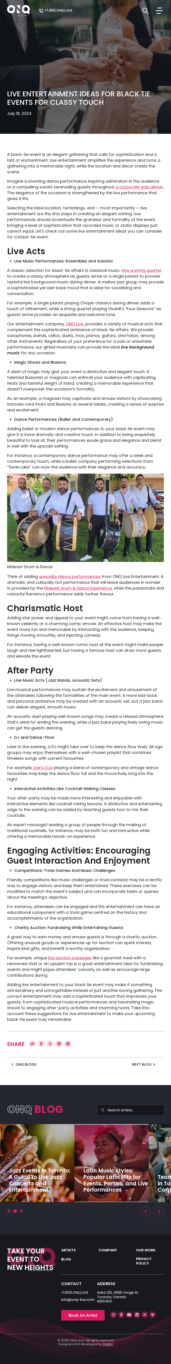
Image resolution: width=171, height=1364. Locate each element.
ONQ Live (74, 324)
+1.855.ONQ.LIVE (57, 10)
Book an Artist (83, 1315)
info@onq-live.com (77, 1300)
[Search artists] (145, 10)
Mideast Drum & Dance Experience (78, 588)
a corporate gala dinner (139, 187)
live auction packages (70, 958)
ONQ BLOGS (26, 1064)
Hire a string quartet (141, 270)
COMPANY (108, 1250)
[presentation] (146, 1211)
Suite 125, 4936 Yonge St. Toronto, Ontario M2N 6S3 (118, 1296)
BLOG (66, 1259)
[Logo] (18, 10)
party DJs (43, 767)
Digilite (108, 1344)
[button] (9, 1211)
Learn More (107, 1200)
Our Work (146, 1250)
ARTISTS (68, 1250)
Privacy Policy (143, 1261)
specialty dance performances (70, 576)
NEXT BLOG (141, 1064)
